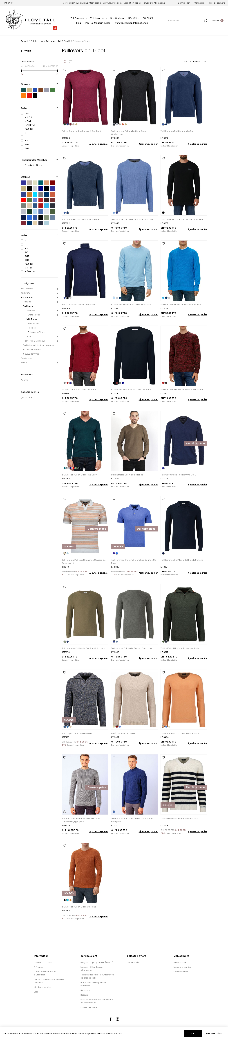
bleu (35, 90)
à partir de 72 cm (33, 165)
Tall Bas (27, 301)
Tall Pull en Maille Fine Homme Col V (178, 474)
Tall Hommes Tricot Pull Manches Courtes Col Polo (133, 561)
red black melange (40, 200)
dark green (29, 200)
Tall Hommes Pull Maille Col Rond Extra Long (83, 648)
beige (29, 90)
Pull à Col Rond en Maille (123, 733)
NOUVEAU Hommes (32, 349)
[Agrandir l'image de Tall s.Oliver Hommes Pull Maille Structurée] (184, 185)
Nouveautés (133, 962)
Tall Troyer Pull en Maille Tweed (77, 733)
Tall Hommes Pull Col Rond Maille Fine (80, 219)
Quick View (64, 74)
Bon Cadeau (27, 358)
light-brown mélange (29, 205)
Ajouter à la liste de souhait (64, 70)
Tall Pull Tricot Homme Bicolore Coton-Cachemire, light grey (81, 820)
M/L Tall (28, 117)
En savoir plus (214, 1033)
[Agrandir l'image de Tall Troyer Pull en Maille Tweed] (85, 699)
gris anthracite (52, 205)
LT (26, 136)
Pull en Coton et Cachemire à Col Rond (81, 131)
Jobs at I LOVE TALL (43, 962)
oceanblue (46, 205)
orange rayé (35, 223)
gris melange (23, 211)
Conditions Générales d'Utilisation (45, 973)
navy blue (46, 194)
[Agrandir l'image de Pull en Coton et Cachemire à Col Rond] (85, 97)
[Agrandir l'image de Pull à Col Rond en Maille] (134, 699)
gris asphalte (40, 223)
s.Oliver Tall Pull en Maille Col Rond (79, 906)
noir (35, 95)
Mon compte (180, 962)
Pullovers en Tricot (36, 332)
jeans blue (35, 200)
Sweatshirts (33, 323)
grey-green (23, 205)
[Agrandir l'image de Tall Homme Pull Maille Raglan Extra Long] (134, 614)
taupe (29, 182)
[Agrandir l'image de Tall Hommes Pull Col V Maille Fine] (184, 97)
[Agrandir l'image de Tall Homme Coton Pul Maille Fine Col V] (184, 699)
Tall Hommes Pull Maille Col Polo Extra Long (182, 559)
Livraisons (85, 990)
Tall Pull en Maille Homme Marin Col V (179, 818)
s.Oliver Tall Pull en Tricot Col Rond (79, 389)
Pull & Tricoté (31, 319)
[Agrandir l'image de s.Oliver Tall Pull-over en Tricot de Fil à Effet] (184, 356)
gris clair (46, 211)
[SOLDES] (69, 555)
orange (23, 95)
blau (23, 182)
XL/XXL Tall (30, 125)
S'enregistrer (184, 3)
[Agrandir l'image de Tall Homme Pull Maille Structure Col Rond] (134, 185)
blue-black (35, 205)
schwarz (46, 188)
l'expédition (74, 146)
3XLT (27, 148)
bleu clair (35, 211)
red (23, 200)
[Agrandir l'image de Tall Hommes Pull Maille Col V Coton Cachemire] (134, 97)
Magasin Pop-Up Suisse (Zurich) (96, 962)
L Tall (27, 113)
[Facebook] (110, 1019)
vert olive (46, 217)
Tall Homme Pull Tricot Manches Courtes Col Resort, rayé (84, 561)
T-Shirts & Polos (33, 314)
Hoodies (32, 327)
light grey (35, 188)
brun (40, 90)
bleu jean (40, 211)
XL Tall (28, 121)
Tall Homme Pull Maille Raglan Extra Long (131, 648)
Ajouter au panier (98, 144)
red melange (40, 205)
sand (23, 188)
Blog (36, 991)
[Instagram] (117, 1019)
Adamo (24, 380)
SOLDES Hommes (31, 354)
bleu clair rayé (46, 223)
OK (193, 1033)
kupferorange (29, 194)
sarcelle (23, 90)
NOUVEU (24, 362)
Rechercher (205, 21)
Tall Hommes (27, 297)
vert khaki (52, 211)
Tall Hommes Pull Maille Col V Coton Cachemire (129, 133)
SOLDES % (25, 293)
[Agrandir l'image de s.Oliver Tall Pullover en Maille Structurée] (134, 271)
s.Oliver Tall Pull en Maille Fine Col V (79, 474)
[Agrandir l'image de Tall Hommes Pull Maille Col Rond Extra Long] (85, 614)
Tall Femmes (27, 288)
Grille (64, 61)
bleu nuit (35, 217)
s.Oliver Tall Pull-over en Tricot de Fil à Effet (182, 389)
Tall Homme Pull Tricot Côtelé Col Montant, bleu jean (132, 820)
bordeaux (52, 182)
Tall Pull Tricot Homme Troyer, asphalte (180, 648)
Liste (70, 61)
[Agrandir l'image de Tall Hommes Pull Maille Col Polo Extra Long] (184, 526)
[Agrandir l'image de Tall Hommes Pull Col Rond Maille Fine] (85, 185)
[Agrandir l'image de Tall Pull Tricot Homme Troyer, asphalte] (184, 614)
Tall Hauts (28, 306)
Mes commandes (182, 967)
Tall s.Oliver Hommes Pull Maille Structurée (182, 219)
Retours (84, 994)
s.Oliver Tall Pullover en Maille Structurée (131, 304)
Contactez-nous (88, 1007)
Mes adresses (181, 971)
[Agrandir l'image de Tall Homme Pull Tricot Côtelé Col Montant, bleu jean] (134, 784)
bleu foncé (23, 217)
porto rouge (23, 223)
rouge (29, 95)
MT (26, 132)
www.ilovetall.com (112, 2)
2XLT (27, 144)
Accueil (24, 41)
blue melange (52, 188)
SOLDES (69, 546)
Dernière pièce (195, 443)
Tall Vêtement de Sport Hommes (38, 345)
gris (46, 90)
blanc (40, 95)
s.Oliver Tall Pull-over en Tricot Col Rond (131, 389)
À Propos (38, 967)
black (29, 188)
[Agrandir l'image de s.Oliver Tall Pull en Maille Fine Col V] (85, 441)
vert (52, 90)
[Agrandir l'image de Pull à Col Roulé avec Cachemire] (85, 271)
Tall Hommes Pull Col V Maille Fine (177, 131)
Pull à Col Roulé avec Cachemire (78, 304)
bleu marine (29, 223)
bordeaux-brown (52, 200)
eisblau (35, 194)
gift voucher (26, 397)
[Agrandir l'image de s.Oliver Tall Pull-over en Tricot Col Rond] (134, 356)
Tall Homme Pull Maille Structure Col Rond (132, 219)
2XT (26, 252)
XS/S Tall (29, 128)
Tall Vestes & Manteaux (34, 341)
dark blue (40, 188)
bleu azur (29, 217)
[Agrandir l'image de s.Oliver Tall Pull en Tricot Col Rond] (85, 356)
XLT (26, 140)
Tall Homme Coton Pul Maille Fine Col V (180, 733)
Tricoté (29, 336)
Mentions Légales (42, 987)
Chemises (30, 310)
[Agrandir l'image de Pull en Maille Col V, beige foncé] (134, 441)
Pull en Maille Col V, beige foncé (127, 474)
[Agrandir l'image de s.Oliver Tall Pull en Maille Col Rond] (85, 873)
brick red (52, 194)
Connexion (199, 3)
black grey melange (46, 200)
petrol (40, 182)
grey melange (40, 194)
